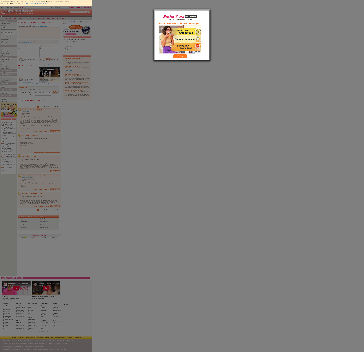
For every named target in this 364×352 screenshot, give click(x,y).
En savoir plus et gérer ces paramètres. (37, 3)
